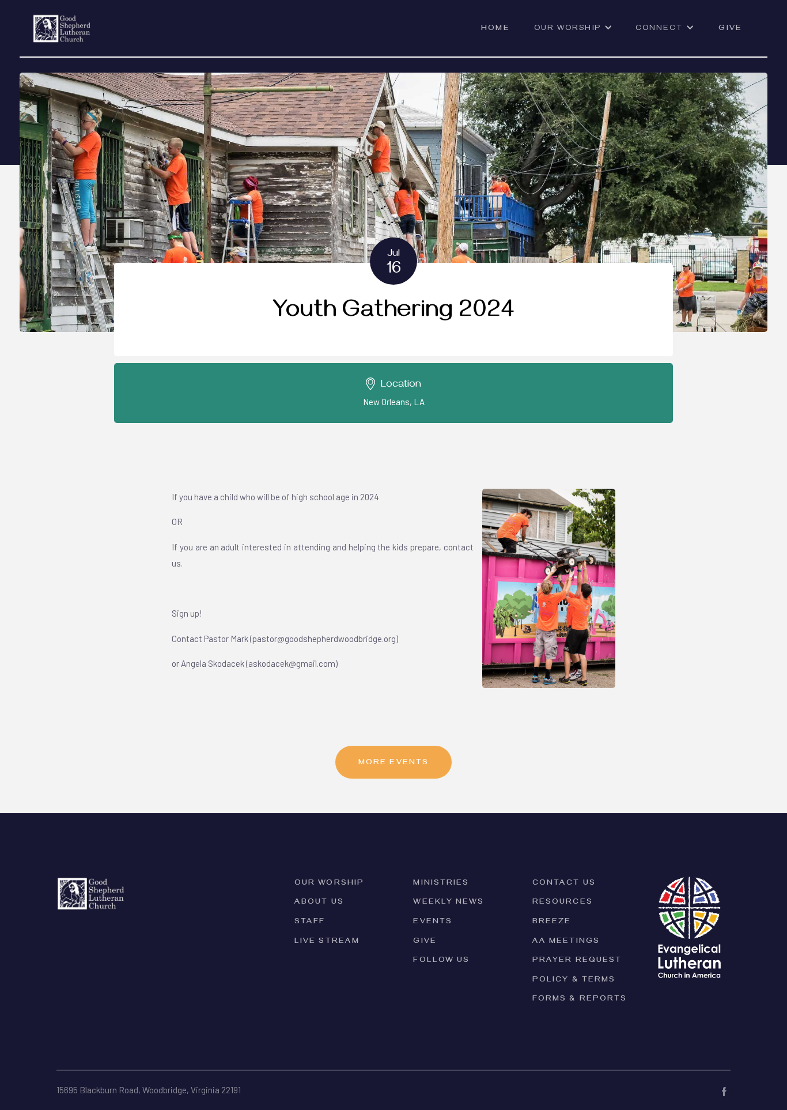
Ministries (441, 884)
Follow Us (441, 961)
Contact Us (564, 884)
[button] (573, 34)
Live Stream (327, 942)
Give (729, 29)
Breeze (552, 922)
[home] (62, 21)
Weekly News (448, 903)
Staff (310, 922)
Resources (562, 903)
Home (495, 29)
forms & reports (579, 1000)
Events (432, 922)
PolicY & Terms (573, 981)
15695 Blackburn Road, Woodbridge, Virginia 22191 (148, 1090)
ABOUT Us (319, 903)
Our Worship (329, 884)
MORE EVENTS (393, 763)
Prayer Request (577, 961)
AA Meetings (566, 942)
